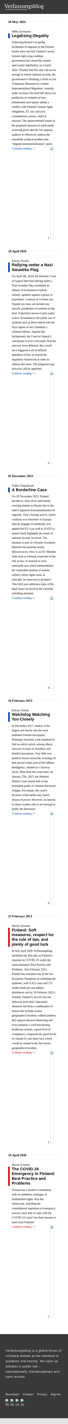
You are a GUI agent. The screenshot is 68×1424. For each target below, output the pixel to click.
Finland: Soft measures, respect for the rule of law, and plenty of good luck (33, 937)
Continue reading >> (24, 148)
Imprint (56, 1394)
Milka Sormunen (21, 31)
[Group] (24, 5)
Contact (28, 1394)
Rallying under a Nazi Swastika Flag (32, 267)
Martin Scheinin (21, 925)
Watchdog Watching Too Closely (31, 716)
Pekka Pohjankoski (23, 485)
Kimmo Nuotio (20, 260)
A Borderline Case (30, 490)
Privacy (42, 1394)
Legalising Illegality (30, 35)
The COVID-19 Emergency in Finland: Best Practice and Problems (33, 1176)
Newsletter (12, 1394)
